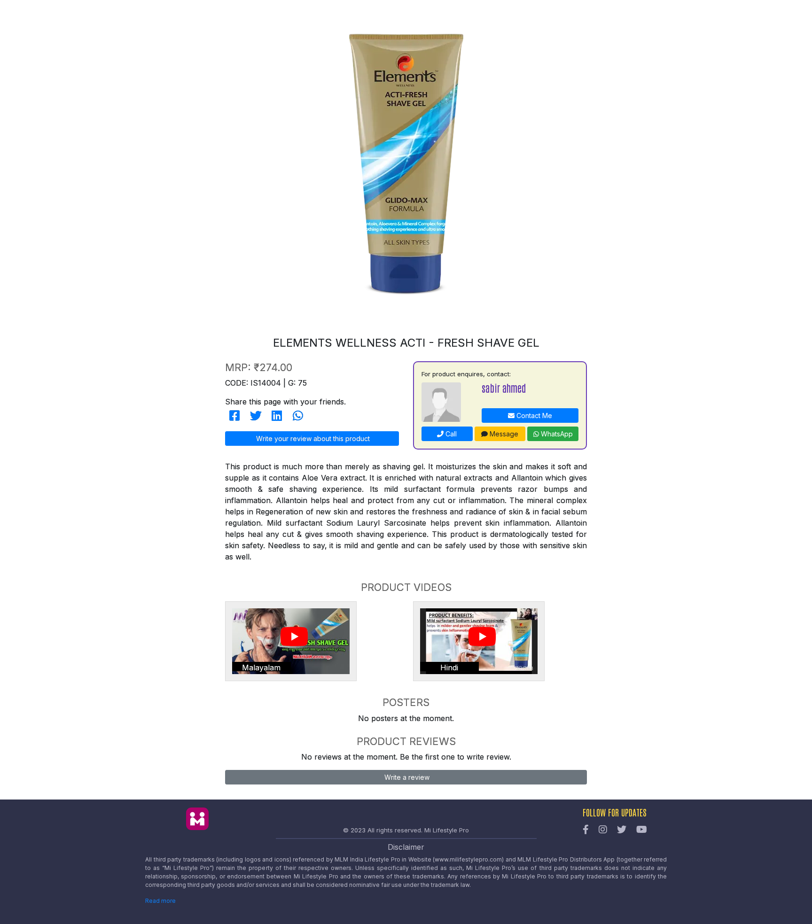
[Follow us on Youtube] (641, 830)
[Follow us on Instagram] (603, 830)
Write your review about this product (312, 439)
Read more (160, 900)
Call (450, 434)
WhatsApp (556, 434)
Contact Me (533, 415)
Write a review (406, 777)
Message (503, 434)
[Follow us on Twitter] (621, 830)
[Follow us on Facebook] (586, 830)
